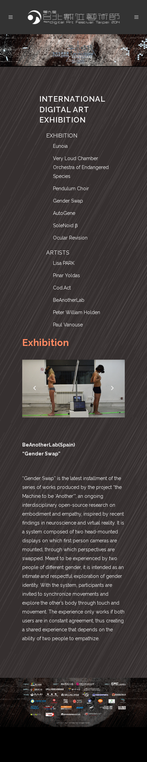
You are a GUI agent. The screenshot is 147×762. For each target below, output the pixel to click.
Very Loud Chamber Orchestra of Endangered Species (81, 167)
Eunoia (60, 146)
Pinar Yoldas (66, 275)
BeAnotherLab (68, 300)
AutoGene (64, 213)
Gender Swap (68, 201)
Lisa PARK (64, 263)
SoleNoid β (65, 225)
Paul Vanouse (68, 324)
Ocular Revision (70, 238)
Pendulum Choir (71, 188)
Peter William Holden (76, 312)
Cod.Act (62, 287)
